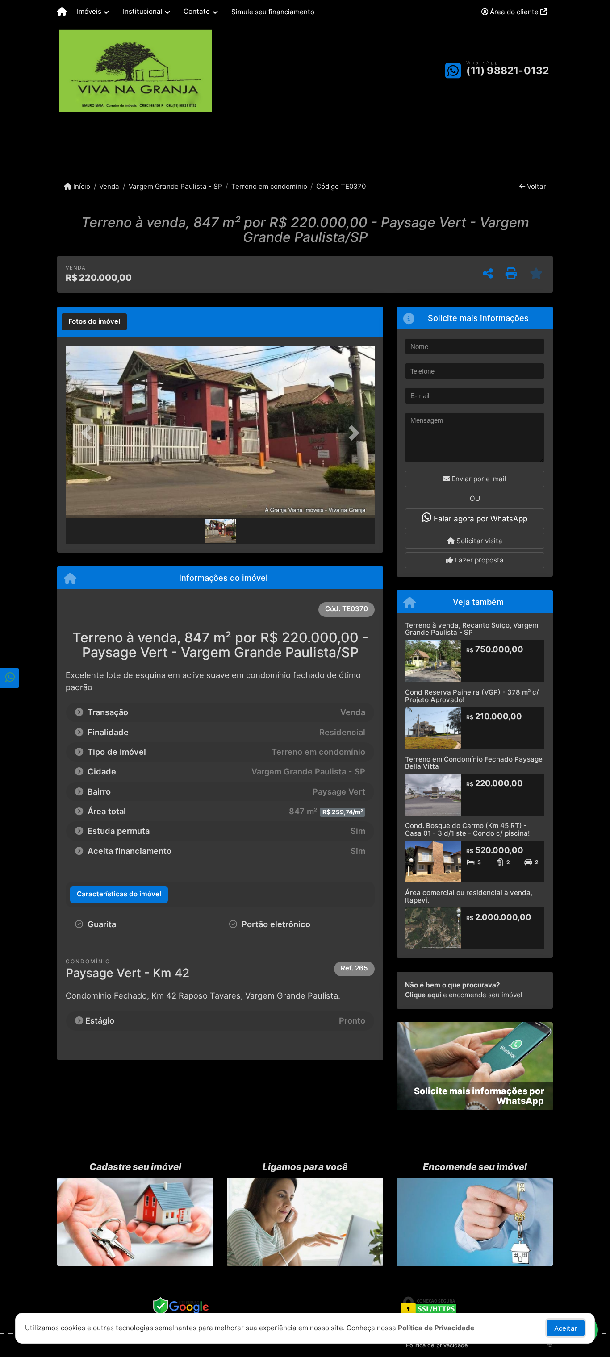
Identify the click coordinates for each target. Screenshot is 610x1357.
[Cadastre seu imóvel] (135, 1222)
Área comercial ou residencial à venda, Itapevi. (468, 896)
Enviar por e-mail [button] (478, 479)
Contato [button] (197, 11)
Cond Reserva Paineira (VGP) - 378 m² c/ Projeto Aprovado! (472, 696)
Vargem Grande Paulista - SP (175, 186)
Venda (109, 186)
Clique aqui (423, 995)
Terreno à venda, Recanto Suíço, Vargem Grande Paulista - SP (471, 629)
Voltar (535, 186)
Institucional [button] (143, 11)
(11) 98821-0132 (507, 70)
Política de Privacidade (436, 1328)
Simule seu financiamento (272, 12)
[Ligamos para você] (305, 1222)
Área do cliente (514, 12)
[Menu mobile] (62, 12)
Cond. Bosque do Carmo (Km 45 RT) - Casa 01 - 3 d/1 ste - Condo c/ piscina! (467, 829)
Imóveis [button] (89, 11)
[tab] (94, 321)
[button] (89, 433)
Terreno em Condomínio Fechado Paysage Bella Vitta (474, 763)
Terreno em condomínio (269, 186)
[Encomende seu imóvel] (475, 1222)
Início (80, 186)
